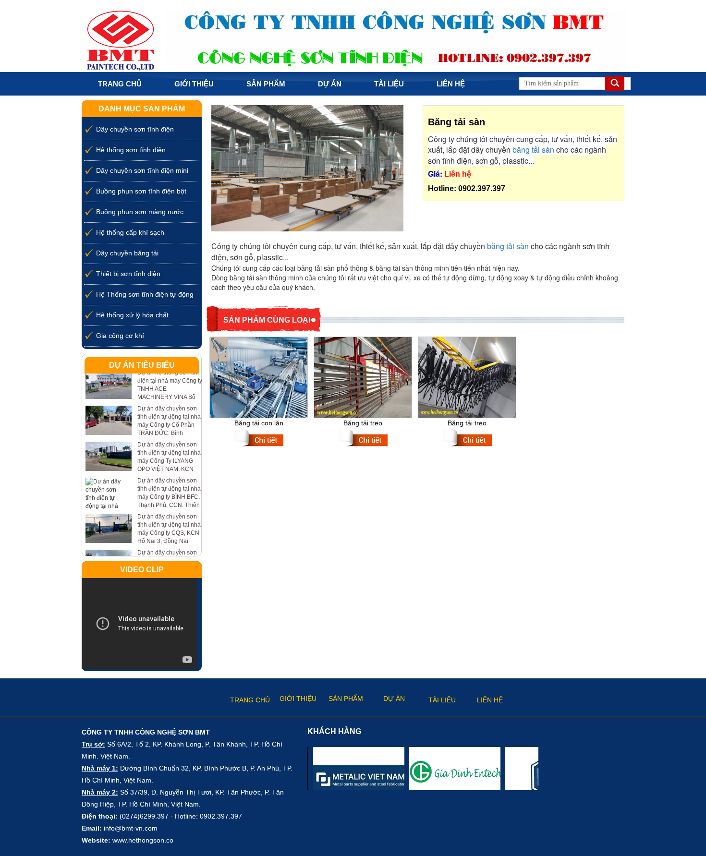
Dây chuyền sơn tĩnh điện (135, 129)
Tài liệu (389, 84)
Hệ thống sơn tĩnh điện (131, 150)
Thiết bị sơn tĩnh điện (128, 273)
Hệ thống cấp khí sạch (130, 232)
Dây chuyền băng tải (127, 253)
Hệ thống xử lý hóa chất (132, 315)
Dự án (329, 84)
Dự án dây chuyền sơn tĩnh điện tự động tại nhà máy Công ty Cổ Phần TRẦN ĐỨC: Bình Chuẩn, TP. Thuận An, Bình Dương (169, 415)
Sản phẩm (265, 84)
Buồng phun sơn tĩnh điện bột (141, 191)
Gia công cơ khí (120, 335)
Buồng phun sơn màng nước (139, 212)
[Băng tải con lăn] (258, 376)
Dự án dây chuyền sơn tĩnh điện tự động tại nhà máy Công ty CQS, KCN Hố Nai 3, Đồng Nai (169, 514)
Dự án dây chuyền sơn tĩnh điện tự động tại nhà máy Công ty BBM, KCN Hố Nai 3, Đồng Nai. (169, 550)
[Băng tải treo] (363, 376)
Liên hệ (451, 84)
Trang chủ (120, 84)
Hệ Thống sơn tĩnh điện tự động (145, 294)
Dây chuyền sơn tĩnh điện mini (142, 170)
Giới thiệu (194, 84)
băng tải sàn (533, 149)
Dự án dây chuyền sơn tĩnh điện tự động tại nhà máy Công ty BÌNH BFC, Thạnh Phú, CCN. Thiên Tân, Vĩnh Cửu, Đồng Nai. (169, 487)
